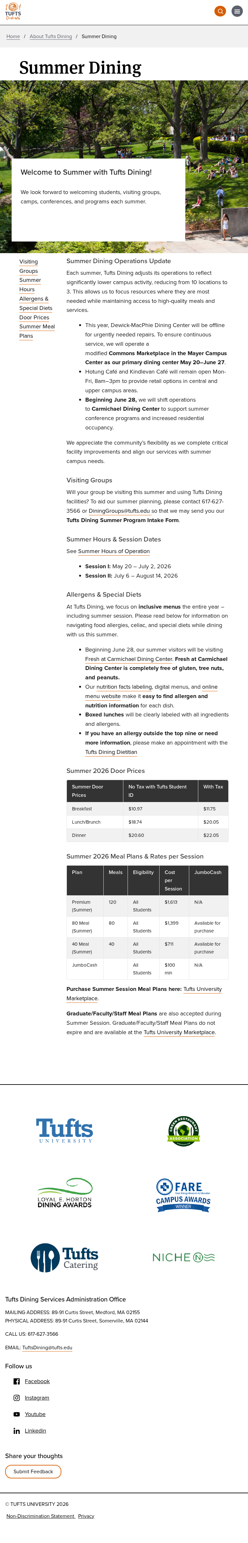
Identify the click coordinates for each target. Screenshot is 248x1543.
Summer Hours (30, 284)
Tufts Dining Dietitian (111, 752)
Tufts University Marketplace (179, 1032)
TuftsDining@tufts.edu (47, 1347)
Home (13, 36)
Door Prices (34, 317)
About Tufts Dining (51, 36)
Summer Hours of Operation (114, 551)
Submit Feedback (33, 1471)
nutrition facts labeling (124, 687)
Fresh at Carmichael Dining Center (128, 659)
